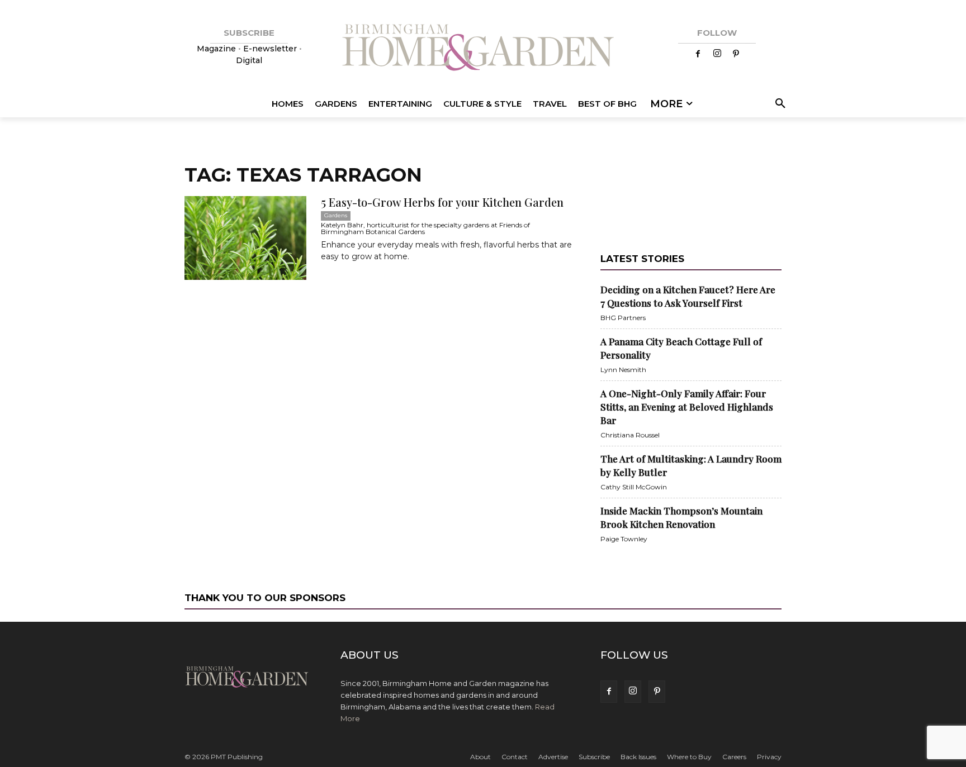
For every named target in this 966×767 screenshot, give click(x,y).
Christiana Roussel (630, 435)
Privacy (769, 756)
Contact (514, 756)
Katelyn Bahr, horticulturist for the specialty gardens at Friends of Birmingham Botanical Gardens (425, 228)
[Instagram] (717, 54)
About (480, 756)
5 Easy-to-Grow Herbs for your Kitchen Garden (442, 201)
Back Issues (638, 756)
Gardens (335, 215)
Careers (734, 756)
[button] (778, 103)
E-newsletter (270, 49)
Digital (249, 60)
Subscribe (594, 756)
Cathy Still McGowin (633, 487)
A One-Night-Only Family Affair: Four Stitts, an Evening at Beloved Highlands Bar (686, 406)
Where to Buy (689, 756)
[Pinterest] (736, 54)
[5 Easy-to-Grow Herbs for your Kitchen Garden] (245, 238)
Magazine (217, 49)
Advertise (553, 756)
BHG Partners (623, 317)
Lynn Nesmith (623, 369)
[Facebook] (698, 54)
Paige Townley (623, 539)
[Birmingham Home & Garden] (483, 49)
